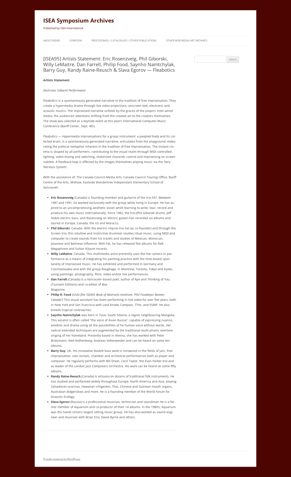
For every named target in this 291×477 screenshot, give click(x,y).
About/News (51, 40)
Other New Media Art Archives (186, 40)
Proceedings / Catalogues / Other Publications (124, 40)
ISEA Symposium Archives (78, 20)
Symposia (75, 40)
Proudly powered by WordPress (61, 459)
